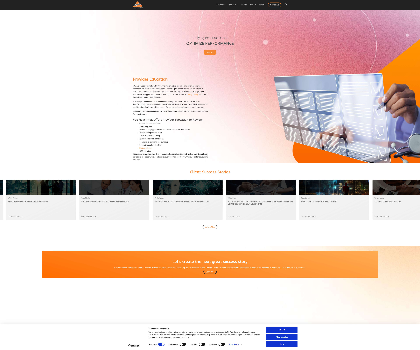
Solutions (220, 5)
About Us (232, 5)
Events (261, 5)
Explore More (210, 227)
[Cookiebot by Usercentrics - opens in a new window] (134, 345)
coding (189, 94)
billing (195, 94)
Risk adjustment (145, 148)
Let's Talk (210, 52)
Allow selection (282, 337)
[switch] (183, 344)
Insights (244, 5)
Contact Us (274, 5)
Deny (282, 344)
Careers (253, 5)
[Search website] (286, 5)
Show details (234, 344)
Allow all (282, 330)
